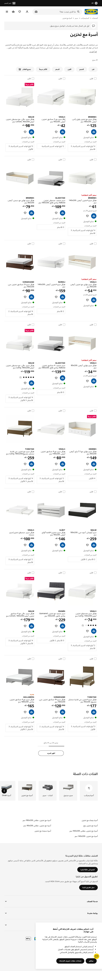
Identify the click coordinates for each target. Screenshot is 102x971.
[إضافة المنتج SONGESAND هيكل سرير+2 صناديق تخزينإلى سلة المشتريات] (31, 297)
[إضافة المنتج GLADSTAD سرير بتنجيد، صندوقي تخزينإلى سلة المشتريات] (62, 213)
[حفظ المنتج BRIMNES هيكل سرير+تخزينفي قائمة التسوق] (87, 216)
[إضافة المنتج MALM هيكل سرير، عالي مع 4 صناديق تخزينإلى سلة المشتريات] (31, 626)
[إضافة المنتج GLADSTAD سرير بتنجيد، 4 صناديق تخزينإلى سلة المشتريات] (62, 378)
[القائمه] (7, 11)
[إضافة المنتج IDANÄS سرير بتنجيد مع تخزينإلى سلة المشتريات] (62, 626)
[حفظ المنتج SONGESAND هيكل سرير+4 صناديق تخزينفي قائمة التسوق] (56, 712)
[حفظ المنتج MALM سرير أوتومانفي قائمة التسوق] (87, 545)
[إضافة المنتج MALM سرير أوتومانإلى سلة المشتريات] (93, 545)
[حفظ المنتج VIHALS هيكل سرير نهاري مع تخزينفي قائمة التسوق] (87, 300)
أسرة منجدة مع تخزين (43, 831)
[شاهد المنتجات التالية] (4, 790)
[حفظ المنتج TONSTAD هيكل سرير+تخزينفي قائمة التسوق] (87, 712)
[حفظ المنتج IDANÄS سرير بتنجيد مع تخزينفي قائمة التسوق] (56, 626)
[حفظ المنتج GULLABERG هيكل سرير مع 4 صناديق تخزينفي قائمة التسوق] (25, 712)
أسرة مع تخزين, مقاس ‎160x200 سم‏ (84, 831)
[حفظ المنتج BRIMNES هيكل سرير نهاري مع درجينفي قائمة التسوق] (25, 213)
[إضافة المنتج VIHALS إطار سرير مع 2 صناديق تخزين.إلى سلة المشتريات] (62, 132)
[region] (69, 945)
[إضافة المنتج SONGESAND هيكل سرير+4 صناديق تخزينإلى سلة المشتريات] (62, 712)
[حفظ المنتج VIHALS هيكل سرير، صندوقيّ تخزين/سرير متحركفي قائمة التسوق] (25, 545)
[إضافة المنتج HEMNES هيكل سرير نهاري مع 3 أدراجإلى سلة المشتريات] (93, 464)
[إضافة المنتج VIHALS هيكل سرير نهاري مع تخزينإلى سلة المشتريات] (93, 300)
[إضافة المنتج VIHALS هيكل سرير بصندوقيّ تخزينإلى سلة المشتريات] (93, 631)
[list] (51, 791)
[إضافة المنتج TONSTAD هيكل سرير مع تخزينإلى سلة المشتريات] (31, 464)
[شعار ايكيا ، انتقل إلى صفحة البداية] (91, 11)
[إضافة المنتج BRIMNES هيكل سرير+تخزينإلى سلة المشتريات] (93, 216)
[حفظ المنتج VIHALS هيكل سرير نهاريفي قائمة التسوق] (87, 381)
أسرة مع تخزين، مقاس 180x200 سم (37, 820)
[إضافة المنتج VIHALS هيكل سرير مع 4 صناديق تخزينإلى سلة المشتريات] (62, 464)
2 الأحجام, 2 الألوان (88, 559)
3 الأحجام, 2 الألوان (57, 640)
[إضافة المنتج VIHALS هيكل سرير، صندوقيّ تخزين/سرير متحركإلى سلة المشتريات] (31, 545)
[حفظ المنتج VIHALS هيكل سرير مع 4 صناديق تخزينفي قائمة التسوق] (56, 464)
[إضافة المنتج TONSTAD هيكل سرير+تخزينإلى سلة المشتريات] (93, 712)
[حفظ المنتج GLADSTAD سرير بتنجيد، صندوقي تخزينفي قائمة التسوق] (56, 213)
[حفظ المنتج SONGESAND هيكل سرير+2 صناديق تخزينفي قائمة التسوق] (25, 297)
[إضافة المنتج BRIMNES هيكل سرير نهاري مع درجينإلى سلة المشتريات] (31, 213)
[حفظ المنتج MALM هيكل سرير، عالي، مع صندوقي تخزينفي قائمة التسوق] (25, 132)
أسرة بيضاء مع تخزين (90, 820)
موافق (91, 961)
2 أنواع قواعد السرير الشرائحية (53, 146)
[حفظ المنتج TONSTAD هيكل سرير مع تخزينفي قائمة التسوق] (25, 464)
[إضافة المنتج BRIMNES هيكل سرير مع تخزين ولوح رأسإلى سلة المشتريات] (93, 132)
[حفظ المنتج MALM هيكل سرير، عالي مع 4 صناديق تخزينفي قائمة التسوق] (25, 626)
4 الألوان (92, 478)
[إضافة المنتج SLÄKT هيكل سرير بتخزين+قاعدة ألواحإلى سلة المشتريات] (62, 545)
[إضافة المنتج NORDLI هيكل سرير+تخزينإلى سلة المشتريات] (62, 297)
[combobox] (60, 11)
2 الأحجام (60, 311)
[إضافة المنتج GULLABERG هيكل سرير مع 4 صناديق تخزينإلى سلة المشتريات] (31, 712)
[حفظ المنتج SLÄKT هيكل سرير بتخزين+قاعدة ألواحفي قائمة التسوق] (56, 545)
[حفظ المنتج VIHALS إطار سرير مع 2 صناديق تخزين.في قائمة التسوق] (56, 132)
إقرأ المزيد (93, 51)
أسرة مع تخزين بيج (90, 825)
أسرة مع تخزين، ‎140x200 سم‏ (86, 836)
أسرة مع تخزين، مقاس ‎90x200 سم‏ (37, 825)
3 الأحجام (60, 227)
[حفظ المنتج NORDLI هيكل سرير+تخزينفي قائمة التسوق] (56, 297)
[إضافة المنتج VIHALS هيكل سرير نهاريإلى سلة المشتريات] (93, 381)
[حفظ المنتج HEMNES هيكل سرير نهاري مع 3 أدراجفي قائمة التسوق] (87, 464)
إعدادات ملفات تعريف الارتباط (70, 961)
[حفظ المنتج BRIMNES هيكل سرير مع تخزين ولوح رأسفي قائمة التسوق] (87, 132)
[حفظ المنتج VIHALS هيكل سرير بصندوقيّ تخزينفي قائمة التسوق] (87, 631)
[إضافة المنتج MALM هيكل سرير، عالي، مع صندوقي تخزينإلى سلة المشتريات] (31, 132)
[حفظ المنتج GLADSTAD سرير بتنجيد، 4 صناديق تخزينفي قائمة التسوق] (56, 378)
